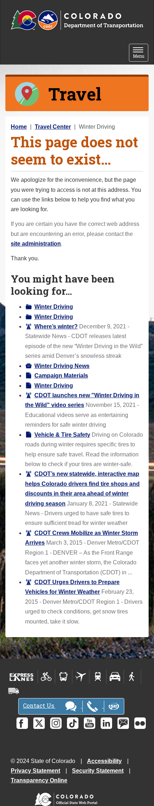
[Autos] (115, 676)
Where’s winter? (56, 326)
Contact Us (39, 705)
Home (19, 127)
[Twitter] (39, 723)
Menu (140, 53)
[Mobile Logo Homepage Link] (77, 20)
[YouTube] (89, 723)
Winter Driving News (62, 366)
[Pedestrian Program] (132, 676)
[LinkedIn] (106, 723)
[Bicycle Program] (46, 676)
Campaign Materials (61, 376)
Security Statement (98, 771)
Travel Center (53, 127)
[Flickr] (140, 723)
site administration (36, 244)
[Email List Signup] (123, 723)
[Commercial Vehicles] (13, 691)
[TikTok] (72, 723)
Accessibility (104, 761)
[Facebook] (22, 723)
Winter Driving (53, 307)
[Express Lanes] (21, 676)
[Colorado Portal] (67, 798)
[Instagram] (55, 723)
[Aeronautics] (81, 676)
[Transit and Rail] (63, 676)
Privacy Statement (35, 771)
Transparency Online (39, 780)
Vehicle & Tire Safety (62, 435)
